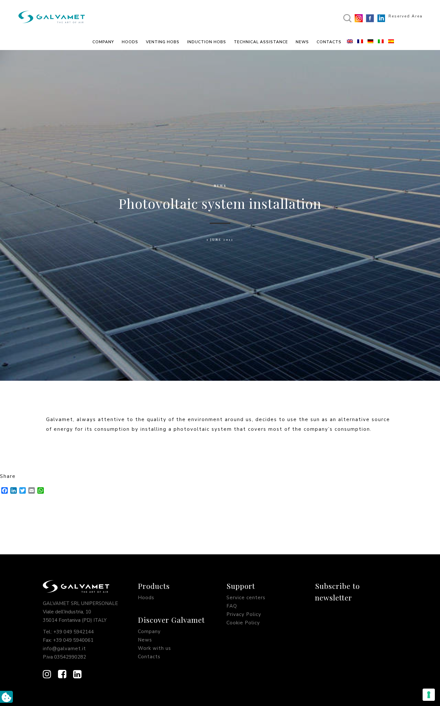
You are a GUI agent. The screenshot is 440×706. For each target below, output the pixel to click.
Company (149, 631)
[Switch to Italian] (381, 42)
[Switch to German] (371, 42)
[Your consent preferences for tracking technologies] (429, 695)
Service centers (245, 597)
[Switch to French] (361, 42)
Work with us (154, 648)
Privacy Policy (243, 614)
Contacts (149, 656)
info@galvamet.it (64, 648)
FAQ (231, 606)
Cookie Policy (243, 623)
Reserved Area (405, 16)
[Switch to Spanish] (392, 42)
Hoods (146, 597)
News (220, 185)
